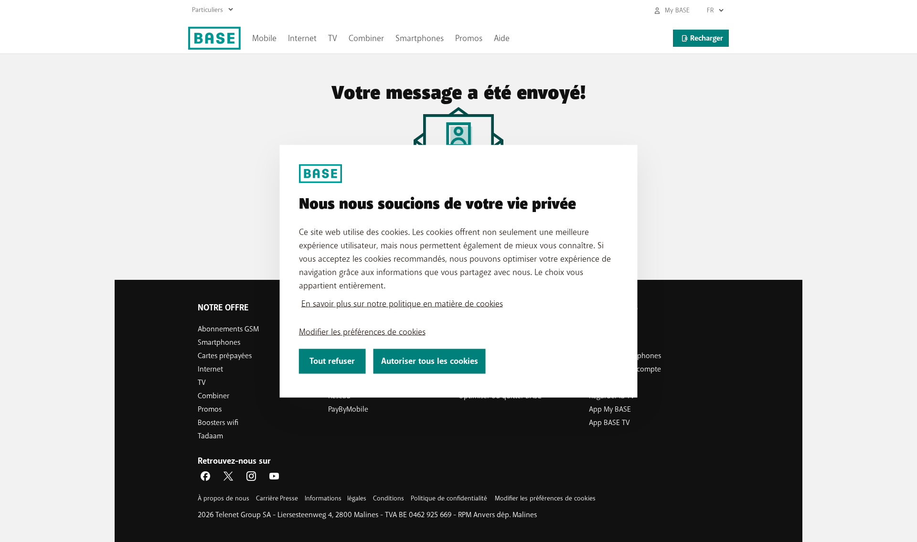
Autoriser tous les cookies (429, 360)
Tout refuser (332, 360)
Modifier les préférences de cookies (362, 331)
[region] (459, 271)
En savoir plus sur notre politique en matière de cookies (402, 303)
